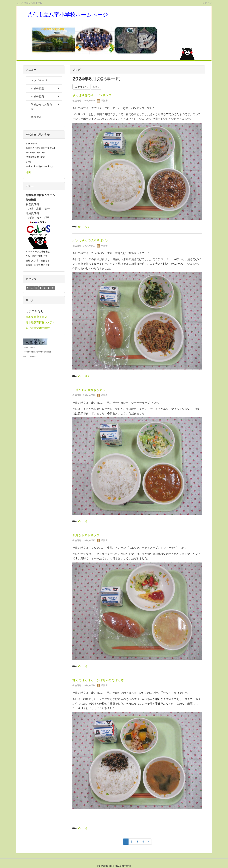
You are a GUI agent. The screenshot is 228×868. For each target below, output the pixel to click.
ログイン (207, 2)
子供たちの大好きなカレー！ (91, 390)
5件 (95, 86)
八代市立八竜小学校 (31, 2)
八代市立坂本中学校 (38, 328)
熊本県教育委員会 (36, 316)
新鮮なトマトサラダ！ (87, 535)
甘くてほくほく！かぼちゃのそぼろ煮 (98, 680)
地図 (28, 172)
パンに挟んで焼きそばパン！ (91, 240)
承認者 (104, 100)
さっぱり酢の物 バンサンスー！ (95, 95)
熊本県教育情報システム (40, 322)
